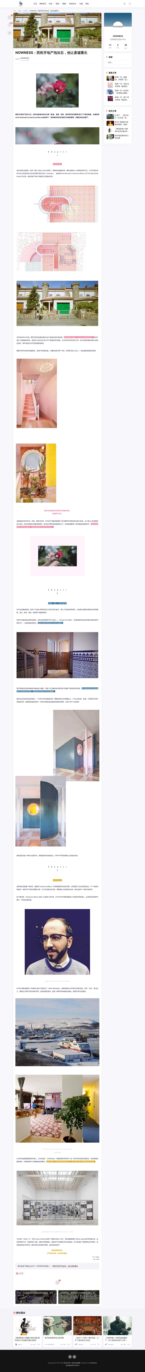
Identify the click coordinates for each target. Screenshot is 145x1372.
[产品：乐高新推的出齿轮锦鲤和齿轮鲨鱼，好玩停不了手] (36, 1297)
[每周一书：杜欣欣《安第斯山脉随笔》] (118, 91)
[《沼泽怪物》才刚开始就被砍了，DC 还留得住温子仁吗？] (117, 1325)
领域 (57, 4)
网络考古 (42, 4)
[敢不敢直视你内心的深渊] (118, 136)
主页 (35, 4)
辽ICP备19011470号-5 (72, 1365)
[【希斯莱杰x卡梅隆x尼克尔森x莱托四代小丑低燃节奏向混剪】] (118, 129)
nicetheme (93, 1363)
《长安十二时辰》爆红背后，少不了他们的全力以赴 (87, 1339)
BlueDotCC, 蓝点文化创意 (72, 1363)
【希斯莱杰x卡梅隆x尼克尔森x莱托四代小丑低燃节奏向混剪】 (27, 1339)
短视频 (21, 1273)
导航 (87, 4)
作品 (50, 4)
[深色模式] (124, 4)
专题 (81, 4)
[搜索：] (118, 62)
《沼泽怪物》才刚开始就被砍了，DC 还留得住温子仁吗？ (116, 1339)
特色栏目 (72, 4)
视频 (64, 4)
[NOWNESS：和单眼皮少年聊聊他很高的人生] (78, 1297)
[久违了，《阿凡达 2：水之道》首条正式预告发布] (118, 116)
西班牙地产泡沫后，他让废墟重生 (65, 1266)
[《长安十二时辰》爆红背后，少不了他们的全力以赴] (87, 1325)
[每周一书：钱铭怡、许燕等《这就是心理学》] (118, 78)
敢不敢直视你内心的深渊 (54, 1338)
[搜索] (130, 4)
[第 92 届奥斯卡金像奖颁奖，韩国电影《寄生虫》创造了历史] (118, 123)
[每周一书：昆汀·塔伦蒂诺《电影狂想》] (118, 98)
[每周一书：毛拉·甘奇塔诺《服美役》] (118, 85)
